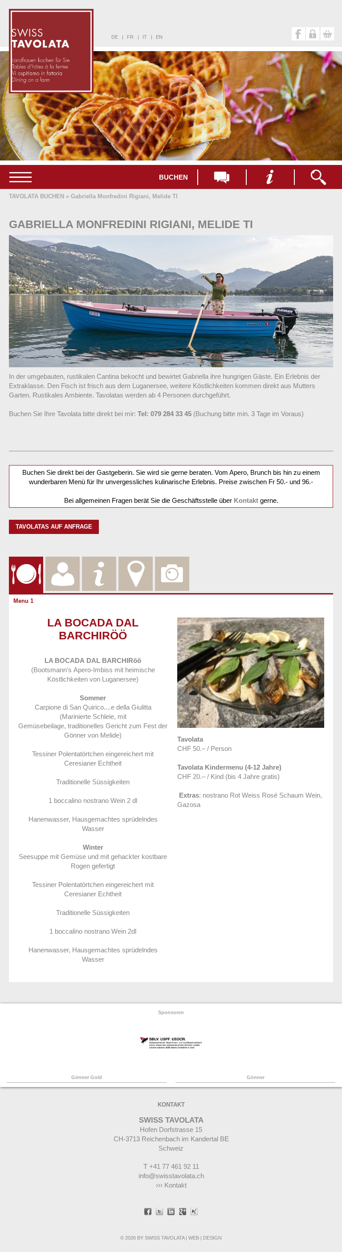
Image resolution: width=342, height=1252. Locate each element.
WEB (193, 1237)
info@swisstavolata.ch (171, 1176)
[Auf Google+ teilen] (182, 1212)
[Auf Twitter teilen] (159, 1212)
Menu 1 (23, 601)
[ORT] (135, 563)
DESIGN (212, 1237)
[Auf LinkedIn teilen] (171, 1212)
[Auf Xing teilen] (194, 1212)
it (144, 37)
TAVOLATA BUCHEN (36, 196)
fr (130, 37)
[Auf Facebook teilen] (148, 1212)
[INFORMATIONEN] (99, 563)
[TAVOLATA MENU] (26, 563)
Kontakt (246, 500)
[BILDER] (172, 563)
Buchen (173, 177)
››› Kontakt (171, 1185)
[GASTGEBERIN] (62, 563)
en (159, 37)
